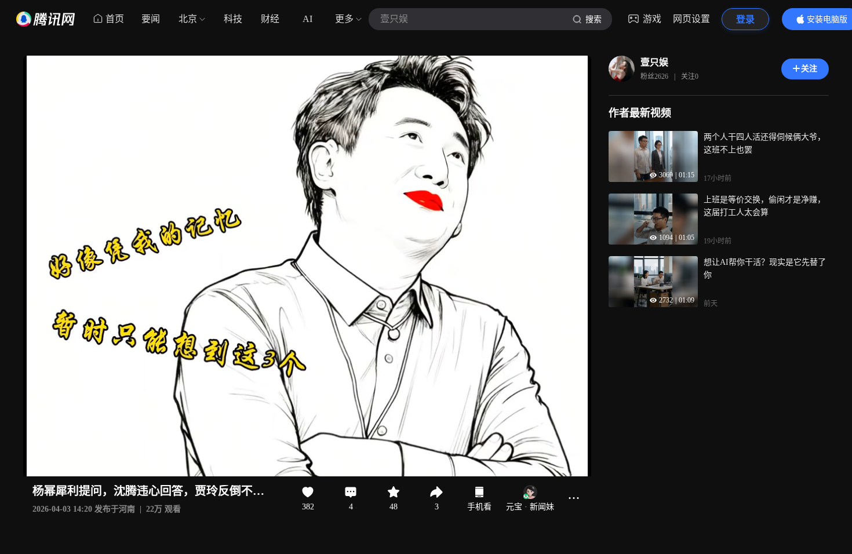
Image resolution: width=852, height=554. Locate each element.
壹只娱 (654, 62)
